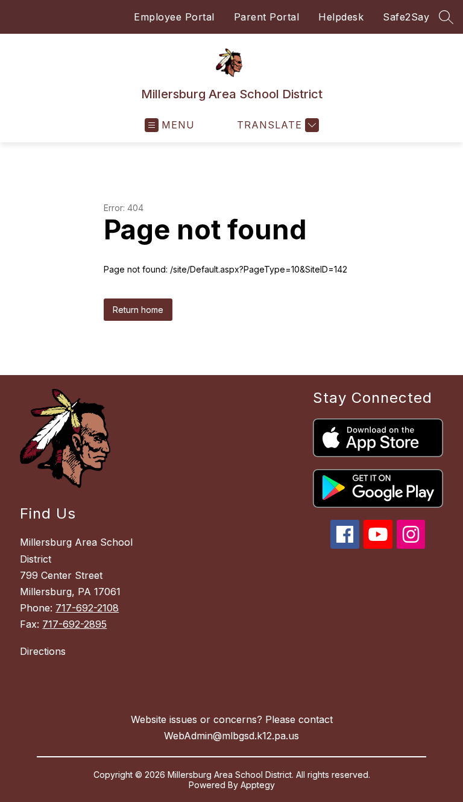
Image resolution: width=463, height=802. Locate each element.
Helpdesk (341, 17)
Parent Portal (267, 17)
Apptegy (258, 785)
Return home (138, 310)
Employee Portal (174, 17)
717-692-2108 (87, 608)
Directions (43, 651)
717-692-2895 (74, 624)
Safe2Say (406, 17)
